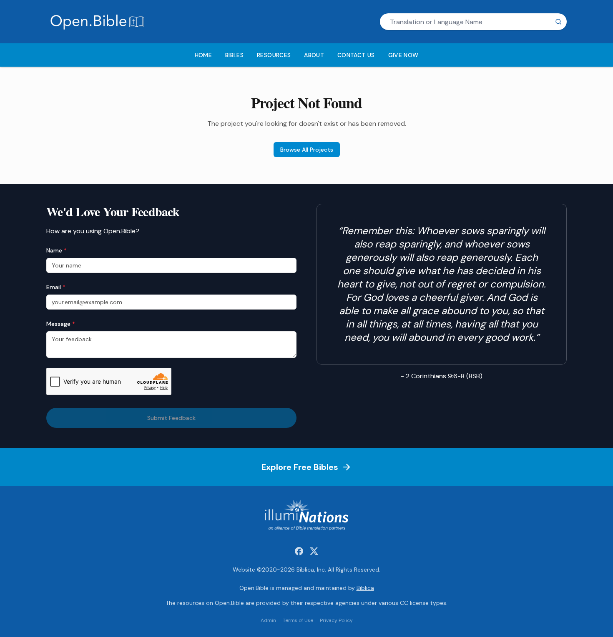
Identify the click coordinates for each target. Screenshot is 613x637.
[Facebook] (299, 551)
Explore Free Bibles (299, 467)
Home (203, 55)
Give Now (403, 55)
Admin (268, 620)
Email (55, 287)
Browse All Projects (306, 149)
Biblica (365, 588)
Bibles (234, 55)
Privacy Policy (336, 620)
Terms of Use (298, 620)
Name (56, 250)
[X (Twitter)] (314, 551)
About (314, 55)
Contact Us (356, 55)
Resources (274, 55)
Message (60, 323)
